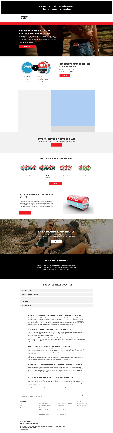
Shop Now (27, 46)
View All (55, 183)
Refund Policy (60, 405)
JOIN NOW (56, 241)
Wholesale (22, 407)
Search (21, 403)
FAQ (21, 405)
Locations (22, 396)
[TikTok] (82, 396)
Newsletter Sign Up (61, 409)
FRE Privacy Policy (43, 403)
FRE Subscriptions (61, 414)
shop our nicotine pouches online (50, 339)
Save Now (56, 145)
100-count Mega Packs (65, 359)
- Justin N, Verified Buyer (56, 273)
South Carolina (29, 396)
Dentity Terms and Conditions (64, 403)
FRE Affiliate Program (44, 414)
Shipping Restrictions (44, 407)
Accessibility (60, 407)
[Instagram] (78, 396)
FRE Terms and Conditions (45, 405)
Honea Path (37, 396)
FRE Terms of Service (44, 409)
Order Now (65, 75)
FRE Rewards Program (44, 412)
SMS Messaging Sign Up (63, 412)
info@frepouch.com (81, 407)
